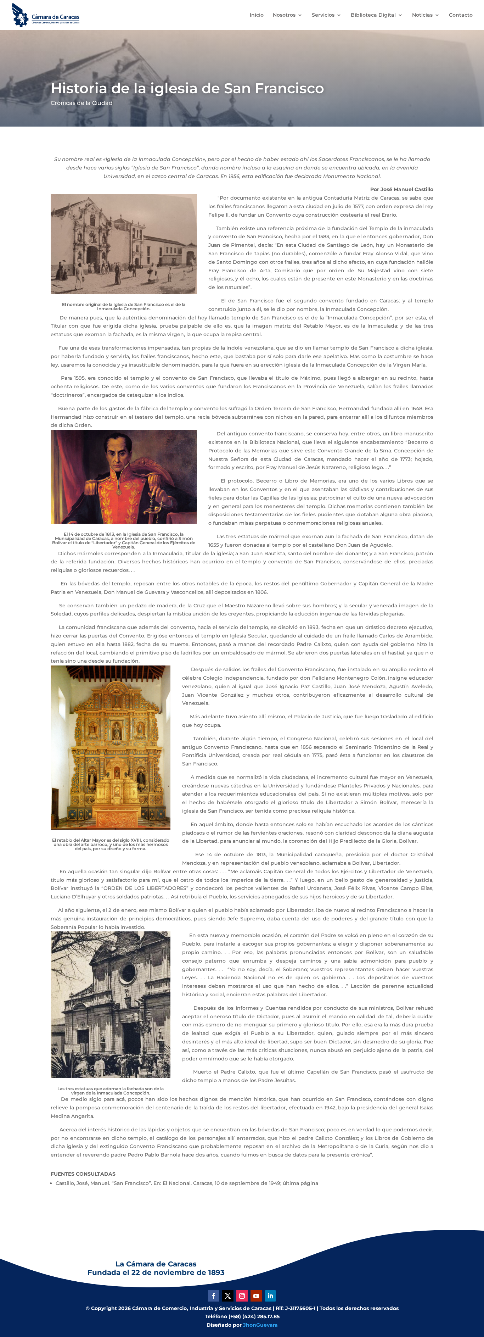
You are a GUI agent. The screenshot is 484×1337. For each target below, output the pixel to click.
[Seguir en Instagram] (242, 1296)
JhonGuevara (260, 1325)
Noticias (422, 15)
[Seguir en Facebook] (213, 1296)
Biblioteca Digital (373, 15)
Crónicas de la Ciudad (82, 103)
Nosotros (284, 15)
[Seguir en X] (227, 1296)
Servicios (323, 15)
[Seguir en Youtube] (256, 1296)
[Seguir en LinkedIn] (270, 1296)
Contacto (461, 15)
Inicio (257, 15)
